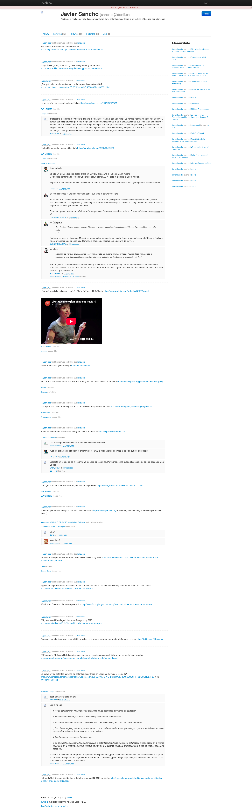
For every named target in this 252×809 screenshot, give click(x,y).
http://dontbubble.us (80, 365)
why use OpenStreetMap (201, 163)
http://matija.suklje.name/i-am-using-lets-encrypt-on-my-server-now (72, 68)
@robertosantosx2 (49, 679)
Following (92, 33)
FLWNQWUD (62, 522)
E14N (69, 797)
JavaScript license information (54, 806)
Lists (106, 33)
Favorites (59, 33)
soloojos (44, 351)
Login (206, 2)
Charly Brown (55, 467)
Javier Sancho (55, 276)
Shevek (44, 387)
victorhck (44, 437)
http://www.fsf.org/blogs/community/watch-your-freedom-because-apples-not (117, 604)
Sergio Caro (54, 133)
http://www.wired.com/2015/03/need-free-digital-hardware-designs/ (71, 623)
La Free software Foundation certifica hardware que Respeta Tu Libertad (190, 117)
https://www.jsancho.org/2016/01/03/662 (98, 103)
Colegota (44, 113)
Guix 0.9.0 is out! (197, 133)
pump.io (44, 801)
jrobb (43, 566)
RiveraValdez (46, 412)
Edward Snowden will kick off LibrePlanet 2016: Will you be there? (190, 74)
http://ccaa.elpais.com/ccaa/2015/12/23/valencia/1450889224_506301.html (75, 87)
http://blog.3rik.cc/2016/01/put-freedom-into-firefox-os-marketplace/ (72, 49)
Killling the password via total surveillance (191, 90)
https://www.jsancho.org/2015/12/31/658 (95, 147)
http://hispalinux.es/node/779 (111, 431)
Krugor (43, 571)
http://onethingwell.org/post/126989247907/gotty (140, 381)
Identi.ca (46, 3)
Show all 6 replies (48, 163)
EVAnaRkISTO (46, 109)
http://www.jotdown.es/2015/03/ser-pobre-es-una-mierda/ (67, 588)
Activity (46, 33)
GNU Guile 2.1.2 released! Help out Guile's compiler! (188, 66)
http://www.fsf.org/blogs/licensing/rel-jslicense (131, 406)
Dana (52, 535)
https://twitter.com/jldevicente (150, 639)
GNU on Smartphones (200, 109)
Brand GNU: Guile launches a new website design (188, 140)
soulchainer (72, 522)
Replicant (195, 103)
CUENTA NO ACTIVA (58, 217)
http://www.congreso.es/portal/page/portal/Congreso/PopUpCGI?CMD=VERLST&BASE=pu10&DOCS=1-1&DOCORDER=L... (98, 676)
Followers (76, 33)
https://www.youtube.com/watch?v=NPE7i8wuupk (126, 290)
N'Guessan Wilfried (48, 522)
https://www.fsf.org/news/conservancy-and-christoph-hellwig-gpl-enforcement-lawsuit (80, 657)
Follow (206, 13)
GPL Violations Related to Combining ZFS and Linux (191, 50)
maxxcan (44, 691)
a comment (195, 125)
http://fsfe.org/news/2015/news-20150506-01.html (120, 485)
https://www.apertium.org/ (105, 510)
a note (193, 97)
